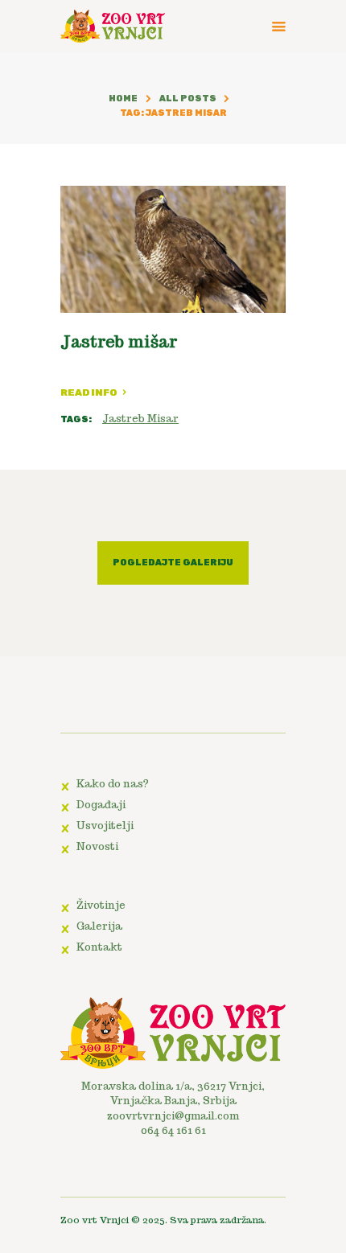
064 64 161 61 (173, 1130)
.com (227, 1116)
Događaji (101, 804)
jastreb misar (140, 418)
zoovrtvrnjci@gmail (161, 1116)
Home (123, 98)
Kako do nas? (112, 784)
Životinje (101, 905)
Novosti (97, 846)
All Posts (187, 98)
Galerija (99, 926)
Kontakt (99, 947)
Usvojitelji (105, 825)
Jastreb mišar (118, 341)
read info (88, 392)
